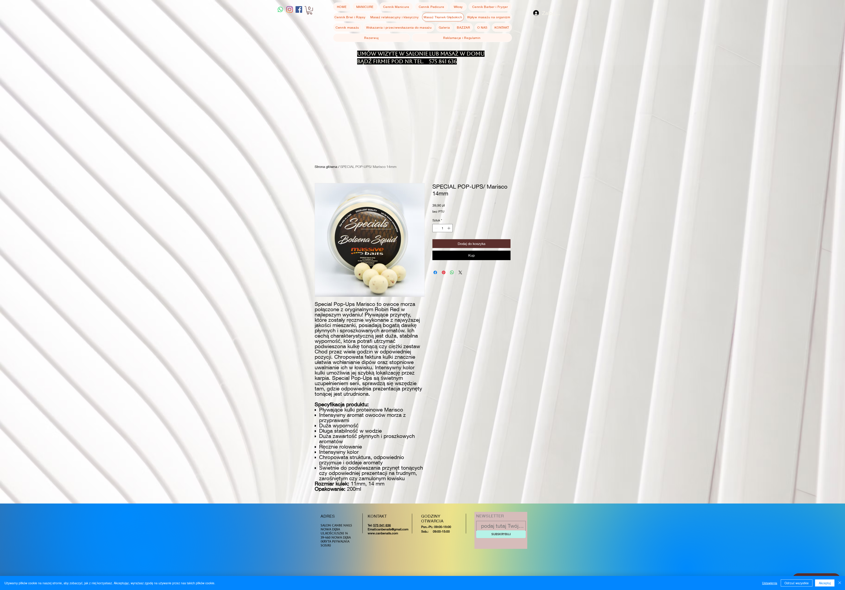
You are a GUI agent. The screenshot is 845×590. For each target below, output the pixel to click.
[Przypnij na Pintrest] (443, 272)
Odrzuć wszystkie (796, 583)
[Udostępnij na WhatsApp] (452, 272)
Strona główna (326, 166)
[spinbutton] (442, 228)
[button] (309, 10)
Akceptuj (825, 583)
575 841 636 (382, 525)
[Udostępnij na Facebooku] (435, 272)
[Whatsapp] (280, 9)
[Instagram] (289, 9)
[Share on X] (460, 272)
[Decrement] (436, 228)
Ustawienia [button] (769, 583)
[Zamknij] (839, 582)
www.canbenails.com (383, 533)
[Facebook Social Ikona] (299, 9)
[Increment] (449, 228)
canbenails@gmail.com (392, 529)
